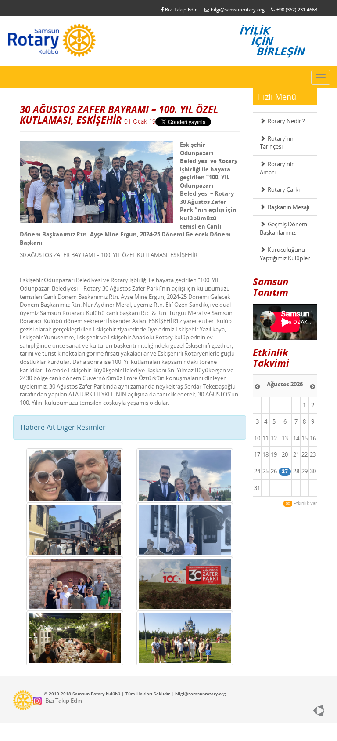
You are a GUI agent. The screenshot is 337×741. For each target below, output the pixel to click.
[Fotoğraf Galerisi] (74, 475)
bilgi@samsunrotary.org (237, 9)
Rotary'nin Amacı (277, 168)
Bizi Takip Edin (181, 9)
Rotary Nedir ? (286, 121)
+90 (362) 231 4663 (296, 9)
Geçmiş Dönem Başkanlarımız (283, 228)
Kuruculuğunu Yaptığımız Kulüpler (285, 254)
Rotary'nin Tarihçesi (277, 142)
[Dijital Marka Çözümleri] (298, 710)
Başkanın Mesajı (288, 207)
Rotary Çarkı (284, 189)
